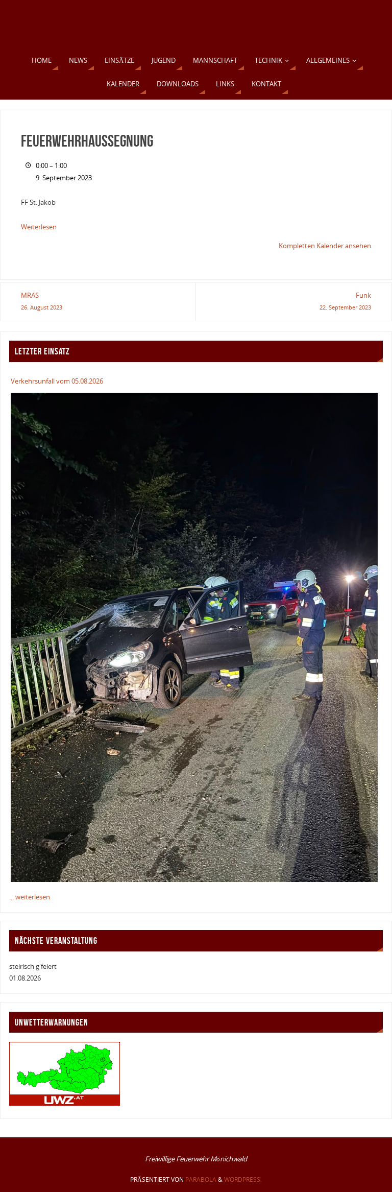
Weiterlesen (39, 226)
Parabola (200, 1179)
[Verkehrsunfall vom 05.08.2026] (194, 637)
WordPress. (243, 1179)
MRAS (41, 301)
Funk (345, 301)
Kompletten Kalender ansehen (325, 245)
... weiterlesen (29, 896)
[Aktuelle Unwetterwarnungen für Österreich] (64, 1103)
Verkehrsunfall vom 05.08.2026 (57, 381)
